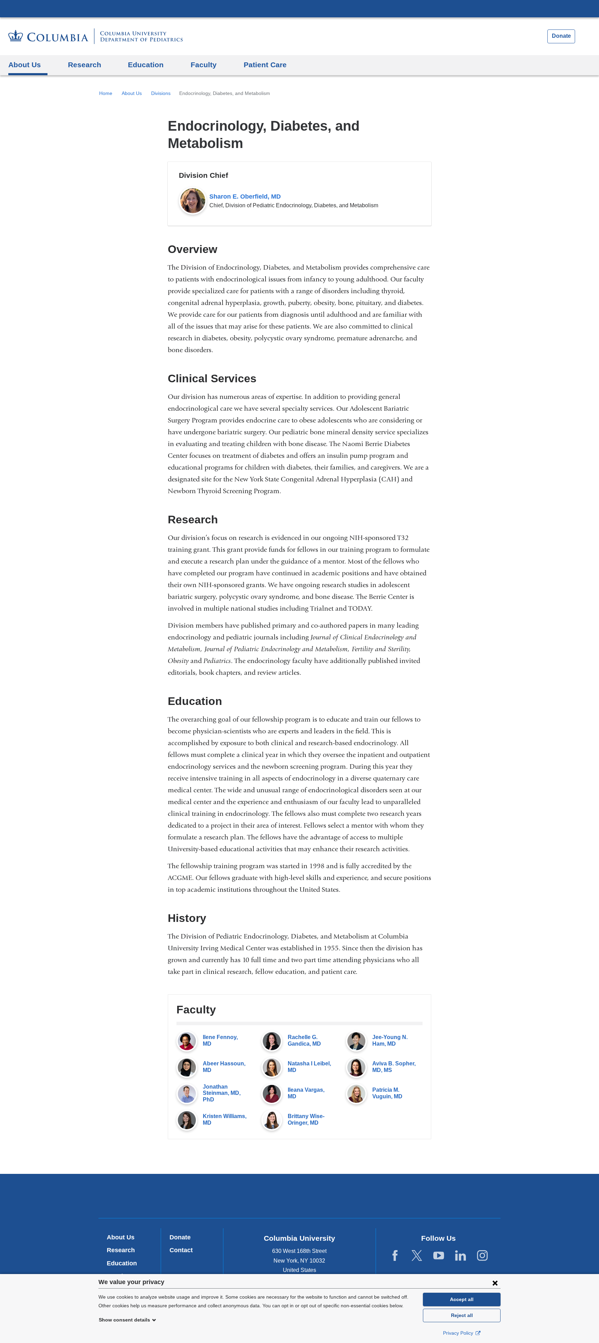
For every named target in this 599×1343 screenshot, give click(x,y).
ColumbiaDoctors (399, 1195)
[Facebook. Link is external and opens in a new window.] (395, 1256)
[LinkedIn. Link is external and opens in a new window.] (460, 1256)
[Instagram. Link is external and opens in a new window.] (482, 1256)
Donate (561, 36)
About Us (132, 93)
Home (105, 93)
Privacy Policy (459, 1333)
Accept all (462, 1299)
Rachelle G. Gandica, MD (304, 1040)
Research (121, 1250)
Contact (181, 1250)
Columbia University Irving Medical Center (299, 8)
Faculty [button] (204, 65)
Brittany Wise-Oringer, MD (306, 1119)
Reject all (462, 1315)
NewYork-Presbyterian (299, 1197)
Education (122, 1263)
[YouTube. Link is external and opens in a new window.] (438, 1256)
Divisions (161, 93)
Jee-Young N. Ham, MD (390, 1040)
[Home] (95, 36)
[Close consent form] (495, 1282)
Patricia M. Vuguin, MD (387, 1093)
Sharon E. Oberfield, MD (245, 196)
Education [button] (146, 65)
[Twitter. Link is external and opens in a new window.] (417, 1256)
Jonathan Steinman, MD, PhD (222, 1093)
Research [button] (84, 65)
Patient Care (265, 65)
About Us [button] (24, 65)
